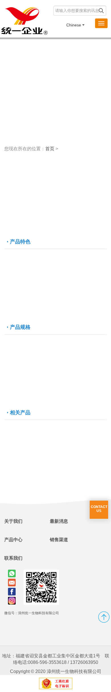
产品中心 (13, 539)
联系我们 (13, 558)
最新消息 (59, 521)
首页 (49, 148)
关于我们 (13, 521)
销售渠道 (59, 539)
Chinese (73, 25)
